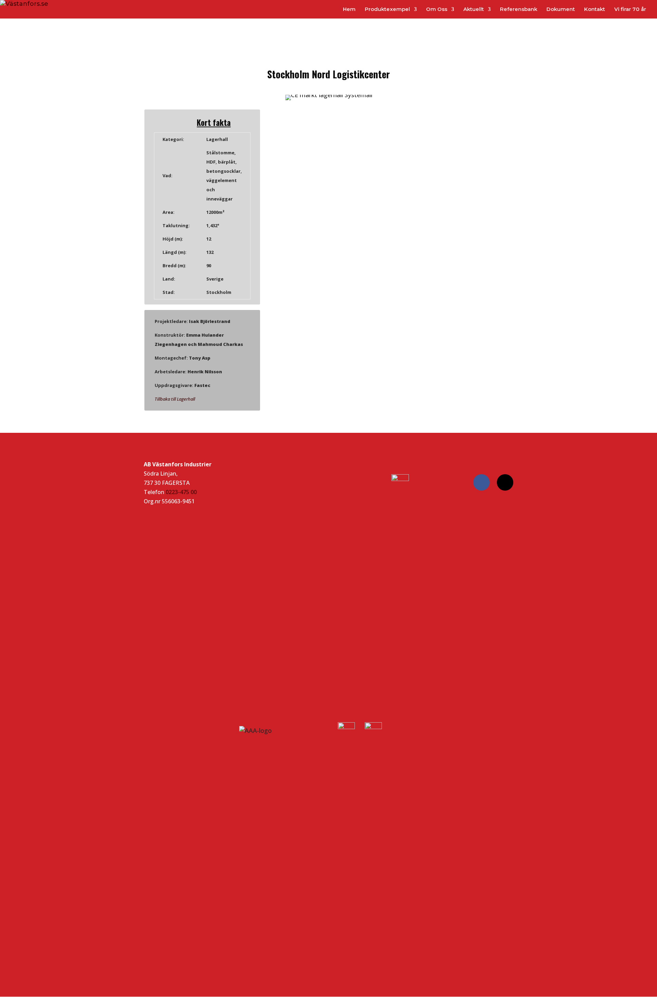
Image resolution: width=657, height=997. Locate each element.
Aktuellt (473, 9)
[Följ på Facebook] (481, 482)
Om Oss (436, 9)
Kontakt (594, 9)
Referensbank (518, 9)
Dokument (560, 9)
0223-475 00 (181, 492)
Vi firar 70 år (630, 9)
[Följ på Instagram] (505, 482)
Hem (349, 9)
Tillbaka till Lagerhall (175, 399)
